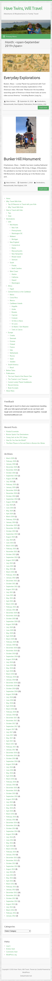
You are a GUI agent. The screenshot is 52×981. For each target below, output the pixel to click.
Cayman (14, 315)
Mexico (12, 300)
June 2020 (9, 630)
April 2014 (9, 846)
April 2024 (9, 514)
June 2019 (9, 665)
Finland (12, 344)
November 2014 (11, 825)
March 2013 (10, 884)
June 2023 (9, 543)
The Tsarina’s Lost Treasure (18, 379)
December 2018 (11, 683)
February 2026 (11, 461)
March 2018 (10, 709)
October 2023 (11, 531)
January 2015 (11, 820)
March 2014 (10, 849)
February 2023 (11, 549)
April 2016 (9, 776)
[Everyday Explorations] (26, 63)
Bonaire (14, 312)
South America (13, 365)
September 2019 (12, 656)
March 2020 (10, 639)
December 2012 (11, 892)
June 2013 (9, 875)
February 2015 (11, 817)
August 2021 (10, 589)
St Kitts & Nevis (17, 321)
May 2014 (9, 843)
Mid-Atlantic (14, 225)
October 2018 (11, 688)
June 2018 (9, 700)
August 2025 (10, 479)
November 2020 (11, 616)
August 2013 (10, 869)
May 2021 (9, 598)
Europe (10, 332)
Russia (12, 356)
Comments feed (11, 952)
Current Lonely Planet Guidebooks (20, 382)
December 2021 (11, 581)
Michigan (15, 239)
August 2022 (10, 560)
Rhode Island (16, 257)
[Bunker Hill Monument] (26, 135)
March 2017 (10, 744)
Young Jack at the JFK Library (16, 437)
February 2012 (11, 913)
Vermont (14, 260)
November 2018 (11, 686)
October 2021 (11, 583)
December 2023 (11, 525)
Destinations (41, 101)
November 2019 (11, 651)
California (15, 277)
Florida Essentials (12, 431)
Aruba (14, 309)
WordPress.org (11, 955)
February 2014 (11, 852)
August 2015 (10, 799)
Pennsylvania (16, 230)
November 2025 (11, 470)
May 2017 (9, 738)
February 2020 (11, 642)
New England (18, 104)
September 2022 (12, 557)
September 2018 (12, 691)
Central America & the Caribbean (19, 292)
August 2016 (10, 764)
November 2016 (11, 755)
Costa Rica (14, 298)
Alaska (14, 274)
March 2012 (10, 910)
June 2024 (9, 508)
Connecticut (16, 245)
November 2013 (11, 860)
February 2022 (11, 575)
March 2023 (10, 546)
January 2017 (11, 750)
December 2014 (11, 822)
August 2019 (10, 659)
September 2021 (12, 586)
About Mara (10, 391)
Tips (9, 213)
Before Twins (10, 370)
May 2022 (9, 569)
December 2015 (11, 788)
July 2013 (9, 872)
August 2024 (10, 502)
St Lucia (14, 324)
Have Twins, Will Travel (23, 8)
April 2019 (9, 671)
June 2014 (9, 840)
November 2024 (11, 493)
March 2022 (10, 572)
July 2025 (9, 481)
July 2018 (9, 697)
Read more (43, 108)
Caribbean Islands (16, 303)
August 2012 (10, 904)
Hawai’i (14, 280)
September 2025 (12, 476)
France (12, 347)
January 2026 (11, 464)
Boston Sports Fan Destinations (17, 434)
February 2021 (11, 607)
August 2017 (10, 729)
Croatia (12, 335)
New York (15, 228)
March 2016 (10, 779)
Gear (9, 216)
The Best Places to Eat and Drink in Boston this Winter (25, 443)
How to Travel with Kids (14, 210)
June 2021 (9, 595)
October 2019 (11, 653)
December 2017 (11, 718)
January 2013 (11, 890)
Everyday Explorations (22, 77)
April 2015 (9, 811)
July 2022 (9, 563)
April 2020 (9, 636)
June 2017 (9, 735)
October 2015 (11, 793)
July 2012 (9, 907)
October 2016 (11, 758)
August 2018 (10, 694)
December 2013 (11, 857)
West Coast (14, 271)
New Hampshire (17, 254)
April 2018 (9, 706)
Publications (28, 104)
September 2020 (12, 621)
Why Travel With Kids (13, 201)
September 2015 (12, 796)
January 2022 (11, 578)
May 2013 (9, 878)
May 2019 (9, 668)
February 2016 (11, 782)
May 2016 (9, 773)
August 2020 (10, 624)
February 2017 (11, 747)
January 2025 (11, 487)
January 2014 (11, 855)
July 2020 (9, 627)
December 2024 (11, 490)
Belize (12, 295)
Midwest (13, 236)
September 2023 (12, 534)
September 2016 (12, 761)
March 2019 (10, 674)
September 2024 (12, 499)
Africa (10, 286)
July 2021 (9, 592)
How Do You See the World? (16, 440)
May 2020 (9, 633)
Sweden (12, 362)
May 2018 (9, 703)
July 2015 (9, 802)
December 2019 (11, 648)
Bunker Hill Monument (22, 158)
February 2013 (11, 887)
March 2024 (10, 516)
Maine (14, 248)
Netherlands (14, 353)
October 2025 (11, 473)
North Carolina (17, 268)
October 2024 (11, 496)
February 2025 (11, 484)
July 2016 (9, 767)
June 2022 (9, 566)
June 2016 (9, 770)
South (12, 263)
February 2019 (11, 677)
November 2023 (11, 528)
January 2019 (11, 680)
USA (44, 104)
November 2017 (11, 720)
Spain (12, 359)
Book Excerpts (13, 388)
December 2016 (11, 753)
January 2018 (11, 715)
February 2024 (11, 519)
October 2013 (11, 863)
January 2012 (11, 916)
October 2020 (11, 618)
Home (8, 198)
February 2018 (11, 712)
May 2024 (9, 511)
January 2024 (11, 522)
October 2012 (11, 898)
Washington (16, 283)
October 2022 (11, 554)
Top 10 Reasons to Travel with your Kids (22, 204)
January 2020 (11, 645)
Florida (14, 265)
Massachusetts (9, 104)
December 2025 (11, 467)
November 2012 (11, 895)
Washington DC (17, 233)
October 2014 (11, 828)
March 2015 (10, 814)
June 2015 (9, 805)
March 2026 (10, 458)
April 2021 (9, 601)
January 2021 (11, 610)
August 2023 (10, 537)
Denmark (13, 338)
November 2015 (11, 790)
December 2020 (11, 613)
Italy (11, 350)
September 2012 (12, 901)
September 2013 (12, 866)
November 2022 (11, 551)
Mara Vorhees (10, 101)
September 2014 (12, 831)
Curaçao (14, 318)
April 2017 (9, 741)
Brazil (12, 367)
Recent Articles (38, 104)
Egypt (12, 289)
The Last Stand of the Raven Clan (20, 376)
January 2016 (11, 785)
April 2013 (9, 881)
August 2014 (10, 834)
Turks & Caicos (17, 330)
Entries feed (10, 949)
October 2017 (11, 723)
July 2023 (9, 540)
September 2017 (12, 726)
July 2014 (9, 837)
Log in (8, 946)
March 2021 (10, 604)
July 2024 (9, 505)
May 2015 (9, 808)
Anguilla (14, 306)
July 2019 (9, 662)
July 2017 (9, 732)
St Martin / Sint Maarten (20, 327)
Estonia (12, 341)
